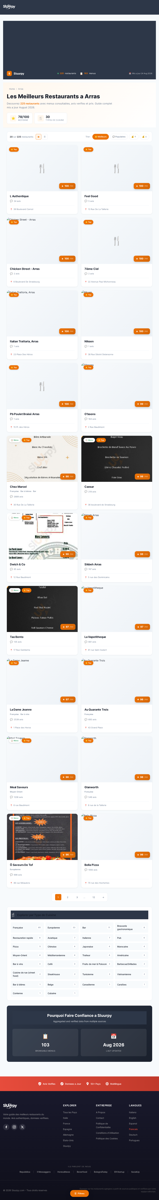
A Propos (100, 1112)
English (132, 1118)
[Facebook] (6, 1127)
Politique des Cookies (107, 1138)
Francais (133, 1129)
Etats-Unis (68, 1140)
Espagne (67, 1129)
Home (12, 89)
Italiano (132, 1112)
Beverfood (82, 1172)
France (66, 1123)
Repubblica (25, 1172)
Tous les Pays (70, 1112)
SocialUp (135, 1172)
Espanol (133, 1123)
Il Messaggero (44, 1172)
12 (94, 897)
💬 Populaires (118, 136)
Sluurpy (67, 1146)
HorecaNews (63, 1172)
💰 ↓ (144, 136)
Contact (100, 1118)
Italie (65, 1118)
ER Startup (119, 1172)
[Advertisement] (79, 46)
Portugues (134, 1140)
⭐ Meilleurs (101, 136)
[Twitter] (22, 1127)
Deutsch (133, 1134)
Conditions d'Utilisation (107, 1133)
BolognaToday (100, 1172)
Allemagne (68, 1134)
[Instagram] (14, 1127)
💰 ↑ (133, 136)
